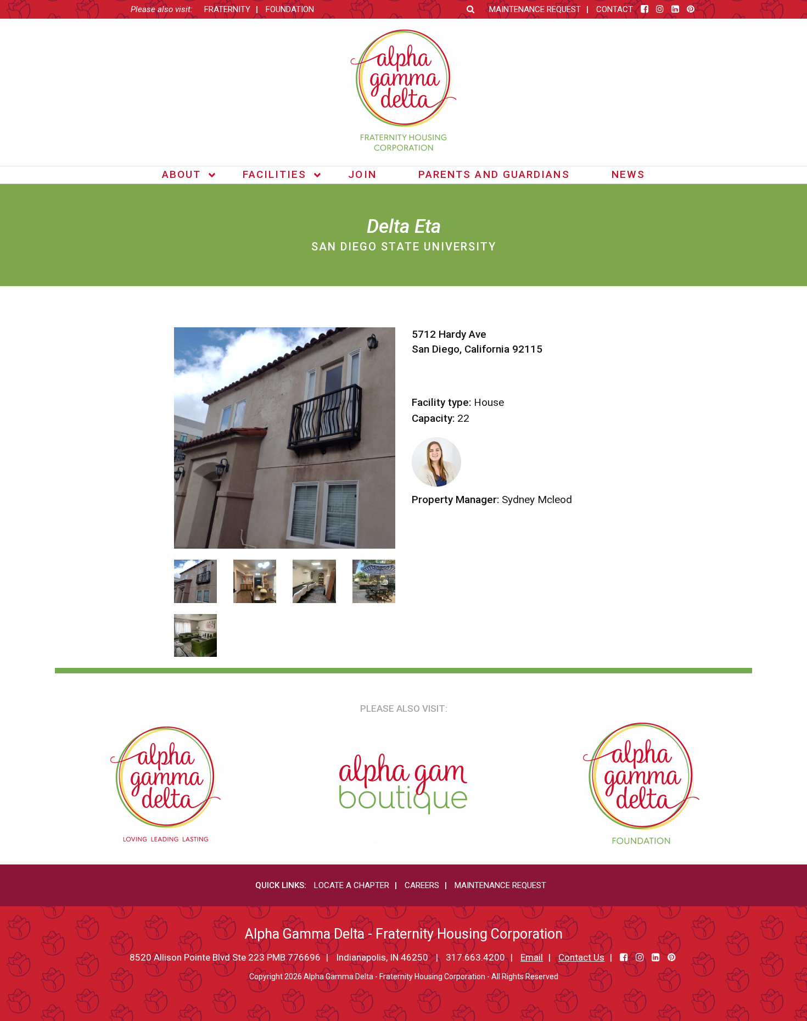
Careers (422, 885)
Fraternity (227, 9)
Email (531, 957)
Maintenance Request (535, 9)
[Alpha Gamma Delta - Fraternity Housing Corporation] (404, 91)
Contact (614, 9)
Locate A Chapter (351, 885)
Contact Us (581, 957)
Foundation (290, 9)
